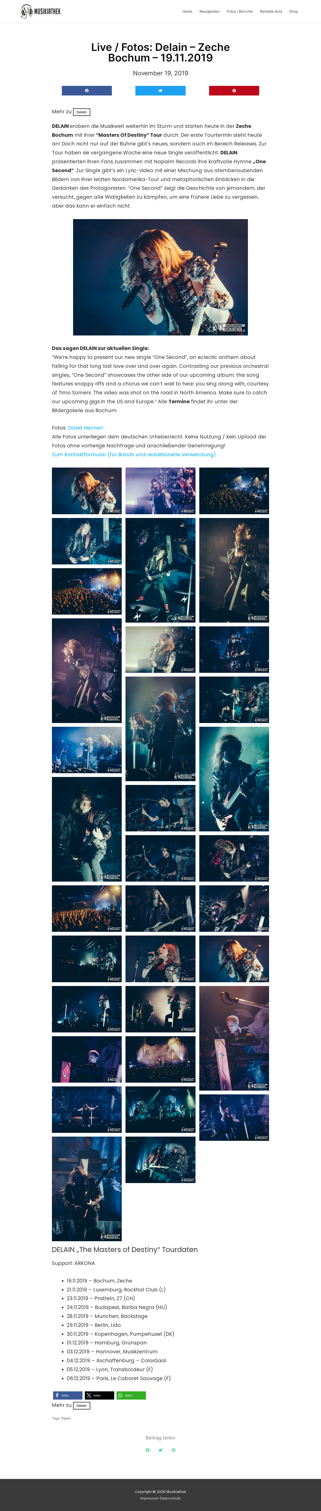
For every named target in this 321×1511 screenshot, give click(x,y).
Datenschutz (170, 1498)
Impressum (149, 1498)
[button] (87, 90)
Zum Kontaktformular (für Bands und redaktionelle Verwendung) (134, 454)
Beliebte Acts (271, 11)
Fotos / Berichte (240, 11)
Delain (82, 112)
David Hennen (85, 427)
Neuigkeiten (210, 11)
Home (187, 11)
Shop (293, 11)
